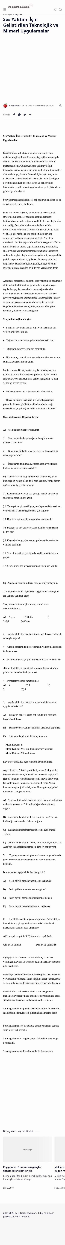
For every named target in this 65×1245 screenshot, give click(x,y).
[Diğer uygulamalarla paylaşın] (30, 114)
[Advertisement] (32, 66)
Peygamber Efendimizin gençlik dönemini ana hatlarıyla (22, 1168)
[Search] (60, 9)
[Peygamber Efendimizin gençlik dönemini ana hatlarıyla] (27, 1149)
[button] (55, 9)
